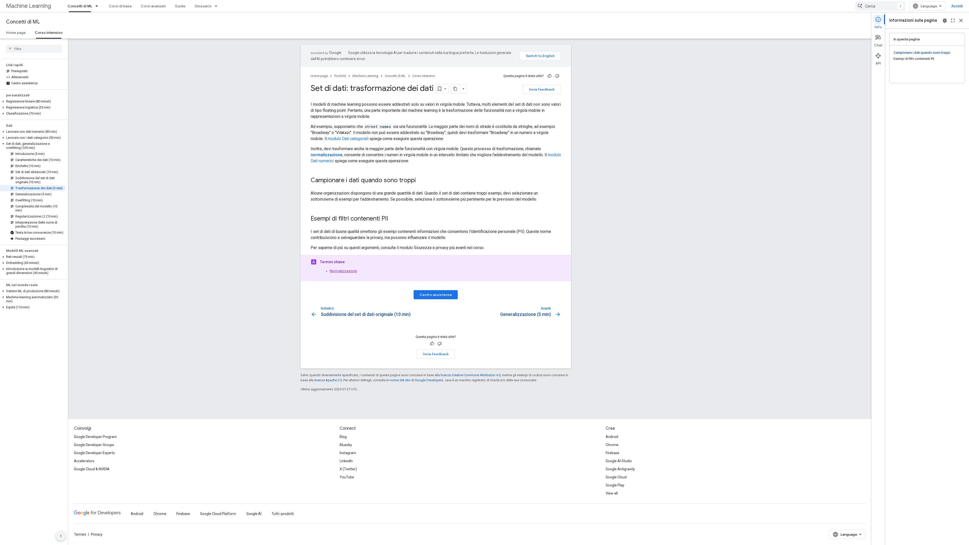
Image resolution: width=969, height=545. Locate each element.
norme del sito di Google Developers (416, 380)
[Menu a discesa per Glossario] (217, 6)
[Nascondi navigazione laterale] (61, 536)
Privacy (96, 534)
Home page (16, 32)
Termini (80, 534)
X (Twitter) (348, 469)
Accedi (957, 6)
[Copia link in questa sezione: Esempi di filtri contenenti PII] (393, 219)
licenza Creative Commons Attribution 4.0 (470, 375)
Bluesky (346, 445)
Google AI (253, 514)
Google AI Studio (619, 461)
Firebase (612, 453)
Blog (343, 437)
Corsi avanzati (153, 6)
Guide (180, 6)
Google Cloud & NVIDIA (92, 469)
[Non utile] (557, 76)
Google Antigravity (620, 469)
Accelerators (84, 461)
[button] (33, 101)
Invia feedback (542, 89)
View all (612, 493)
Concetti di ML (80, 6)
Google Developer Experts (94, 453)
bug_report (945, 20)
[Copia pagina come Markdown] (455, 89)
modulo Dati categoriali (348, 138)
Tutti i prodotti (283, 514)
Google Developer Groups (94, 445)
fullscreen (953, 20)
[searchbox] (34, 49)
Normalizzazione (343, 271)
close (961, 20)
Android (612, 437)
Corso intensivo (49, 32)
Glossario (203, 6)
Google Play (615, 485)
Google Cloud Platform (218, 514)
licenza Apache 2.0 (328, 380)
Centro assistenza (436, 294)
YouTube (347, 477)
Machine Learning (28, 6)
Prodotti (340, 76)
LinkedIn (346, 461)
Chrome (612, 445)
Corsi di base (120, 6)
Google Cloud (616, 477)
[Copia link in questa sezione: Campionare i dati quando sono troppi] (421, 181)
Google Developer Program (95, 437)
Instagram (348, 453)
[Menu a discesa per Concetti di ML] (98, 6)
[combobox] (880, 6)
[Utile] (549, 76)
